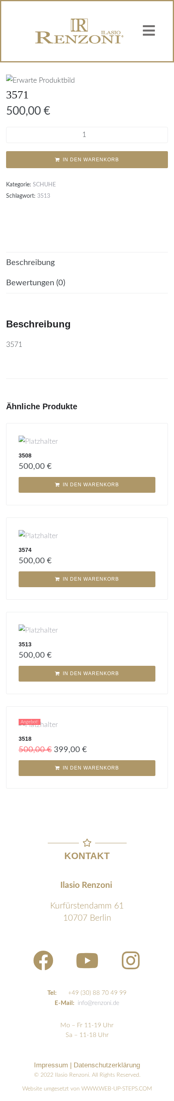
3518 (25, 738)
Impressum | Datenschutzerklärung (87, 1065)
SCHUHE (44, 185)
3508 (25, 455)
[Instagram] (130, 960)
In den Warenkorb (91, 159)
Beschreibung (30, 263)
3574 (25, 550)
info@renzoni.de (98, 1003)
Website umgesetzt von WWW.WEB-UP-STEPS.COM (87, 1089)
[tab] (87, 262)
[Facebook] (43, 960)
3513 (43, 196)
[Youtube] (87, 960)
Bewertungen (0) (35, 283)
